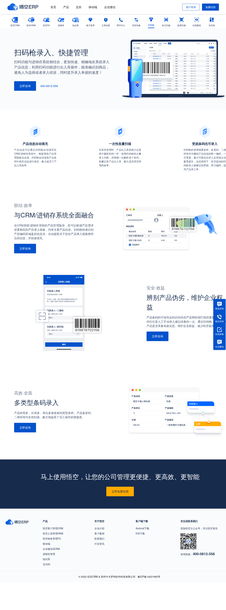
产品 (66, 7)
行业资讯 (99, 543)
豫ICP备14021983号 (149, 576)
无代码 (46, 564)
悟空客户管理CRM (53, 528)
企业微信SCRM (51, 549)
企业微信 (109, 7)
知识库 (46, 559)
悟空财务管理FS (52, 538)
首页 (53, 7)
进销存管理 (49, 554)
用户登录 (191, 7)
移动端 (93, 7)
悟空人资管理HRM (53, 533)
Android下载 (142, 528)
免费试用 (210, 7)
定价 (79, 7)
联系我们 (99, 538)
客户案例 (99, 533)
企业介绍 (99, 528)
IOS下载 (140, 533)
